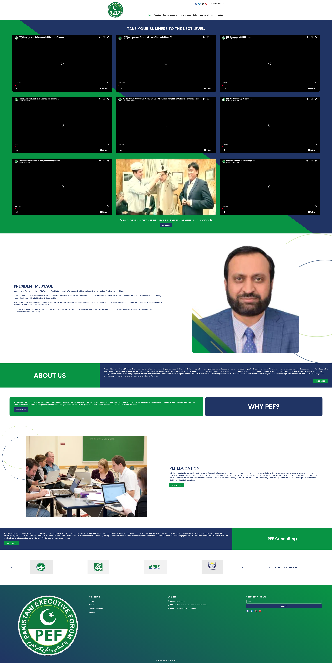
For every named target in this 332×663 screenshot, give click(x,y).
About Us (157, 15)
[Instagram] (203, 4)
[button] (11, 567)
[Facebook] (196, 4)
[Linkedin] (199, 4)
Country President (170, 15)
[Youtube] (206, 4)
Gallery (195, 15)
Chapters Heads (184, 15)
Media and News (206, 15)
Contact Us (218, 15)
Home (150, 15)
